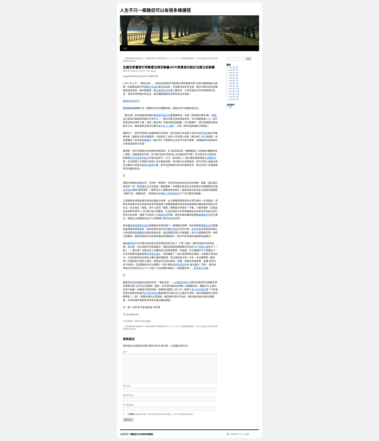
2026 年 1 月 (233, 86)
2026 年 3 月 (233, 80)
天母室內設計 (154, 253)
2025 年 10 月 (234, 94)
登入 (230, 107)
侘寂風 (135, 282)
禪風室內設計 (161, 115)
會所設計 (203, 133)
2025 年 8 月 (233, 99)
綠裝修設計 (131, 243)
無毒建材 (146, 140)
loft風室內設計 (181, 282)
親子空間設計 (209, 157)
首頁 (125, 48)
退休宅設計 (181, 264)
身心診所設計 (199, 289)
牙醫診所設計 (173, 228)
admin (153, 70)
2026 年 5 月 (233, 75)
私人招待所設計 (171, 193)
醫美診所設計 (130, 101)
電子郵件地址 (129, 395)
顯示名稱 (127, 385)
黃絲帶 (130, 321)
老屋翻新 (139, 232)
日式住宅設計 (151, 292)
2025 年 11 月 (234, 91)
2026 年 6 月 (233, 72)
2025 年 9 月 (233, 96)
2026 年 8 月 (233, 67)
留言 (125, 351)
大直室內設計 (163, 90)
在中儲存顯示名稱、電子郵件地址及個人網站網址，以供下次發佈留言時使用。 (160, 414)
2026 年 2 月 (233, 83)
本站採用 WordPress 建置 (239, 434)
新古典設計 (150, 165)
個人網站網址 (128, 404)
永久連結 (146, 321)
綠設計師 (163, 214)
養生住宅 (208, 225)
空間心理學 (205, 246)
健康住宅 (144, 186)
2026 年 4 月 (233, 78)
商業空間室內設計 (139, 225)
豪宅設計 (198, 268)
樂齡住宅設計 (151, 86)
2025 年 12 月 (234, 88)
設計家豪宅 (197, 228)
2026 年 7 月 (233, 70)
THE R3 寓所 (167, 125)
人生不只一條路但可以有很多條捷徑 (155, 10)
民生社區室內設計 (139, 157)
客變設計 (203, 214)
